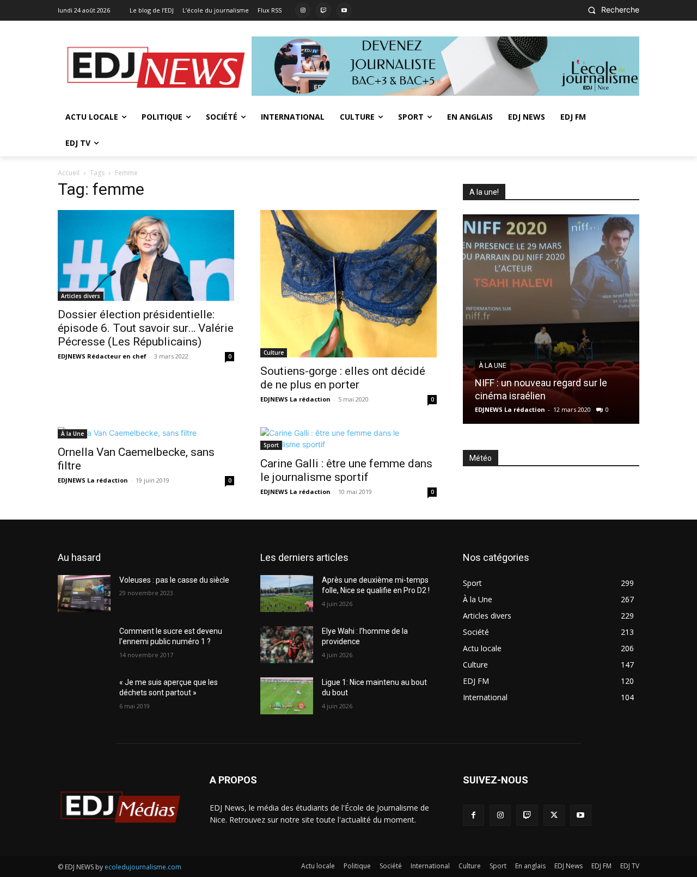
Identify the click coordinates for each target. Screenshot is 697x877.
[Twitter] (554, 815)
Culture (274, 352)
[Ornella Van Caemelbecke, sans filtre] (146, 433)
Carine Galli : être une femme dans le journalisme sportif (346, 470)
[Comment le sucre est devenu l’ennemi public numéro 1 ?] (84, 644)
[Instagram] (302, 10)
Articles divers (80, 296)
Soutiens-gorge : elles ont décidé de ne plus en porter (342, 378)
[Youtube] (344, 10)
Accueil (69, 172)
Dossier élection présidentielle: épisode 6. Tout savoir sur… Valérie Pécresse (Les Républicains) (146, 328)
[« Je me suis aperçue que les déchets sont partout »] (84, 695)
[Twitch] (323, 10)
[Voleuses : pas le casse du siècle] (84, 593)
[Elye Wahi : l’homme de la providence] (286, 644)
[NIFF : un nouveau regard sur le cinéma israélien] (551, 319)
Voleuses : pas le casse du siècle (174, 580)
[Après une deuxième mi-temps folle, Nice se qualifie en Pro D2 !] (286, 593)
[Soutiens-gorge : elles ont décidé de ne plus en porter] (348, 283)
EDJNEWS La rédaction (295, 399)
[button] (610, 10)
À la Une (72, 433)
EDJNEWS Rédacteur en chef (102, 356)
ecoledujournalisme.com (143, 867)
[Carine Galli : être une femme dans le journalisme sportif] (348, 438)
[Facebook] (473, 815)
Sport (271, 445)
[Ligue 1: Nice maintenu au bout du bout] (286, 695)
